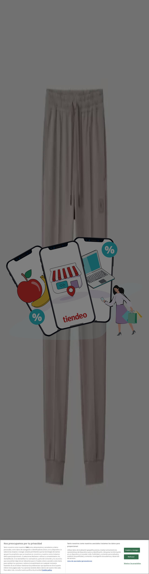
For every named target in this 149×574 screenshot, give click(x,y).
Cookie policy (47, 570)
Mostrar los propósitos (132, 563)
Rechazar (131, 557)
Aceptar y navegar (132, 550)
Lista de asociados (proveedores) (79, 561)
